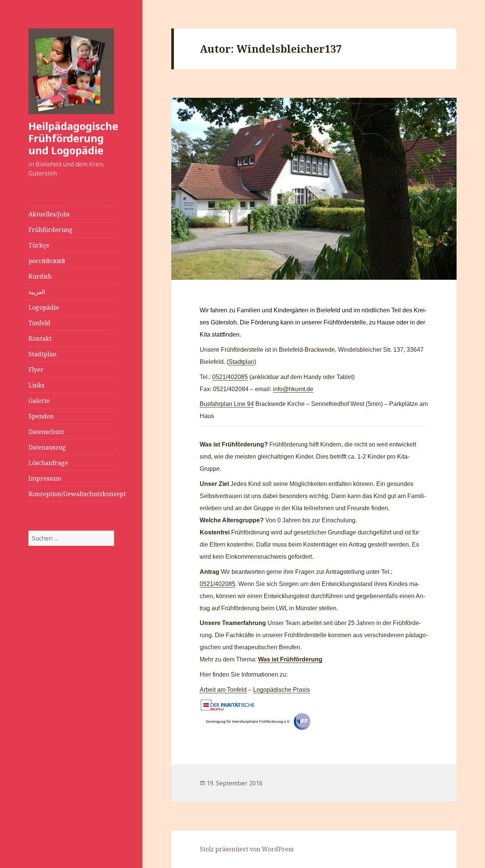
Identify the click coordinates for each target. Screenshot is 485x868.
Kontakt (40, 338)
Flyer (36, 369)
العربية (36, 292)
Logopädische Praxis (281, 689)
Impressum (44, 478)
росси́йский (46, 261)
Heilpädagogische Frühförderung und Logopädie (73, 138)
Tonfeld (39, 323)
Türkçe (38, 245)
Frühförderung (50, 230)
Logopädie (43, 307)
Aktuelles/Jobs (49, 214)
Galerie (39, 400)
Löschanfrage (48, 463)
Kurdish (40, 276)
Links (36, 385)
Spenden (41, 416)
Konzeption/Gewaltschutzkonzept (71, 494)
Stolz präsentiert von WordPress (247, 849)
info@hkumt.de (293, 389)
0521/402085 (230, 377)
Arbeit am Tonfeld (223, 689)
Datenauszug (47, 447)
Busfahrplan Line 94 (227, 404)
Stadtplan (42, 354)
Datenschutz (46, 432)
